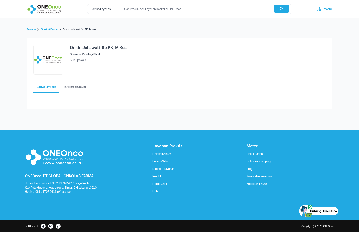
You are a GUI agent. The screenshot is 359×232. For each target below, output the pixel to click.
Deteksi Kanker (161, 154)
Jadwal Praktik (46, 86)
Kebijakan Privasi (257, 183)
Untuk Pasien (255, 154)
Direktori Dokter (49, 29)
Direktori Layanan (163, 169)
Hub (155, 191)
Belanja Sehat (160, 161)
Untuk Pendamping (259, 161)
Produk (157, 176)
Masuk (328, 9)
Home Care (159, 183)
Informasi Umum (75, 86)
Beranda (31, 29)
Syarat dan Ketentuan (260, 176)
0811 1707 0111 (46, 191)
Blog (249, 169)
